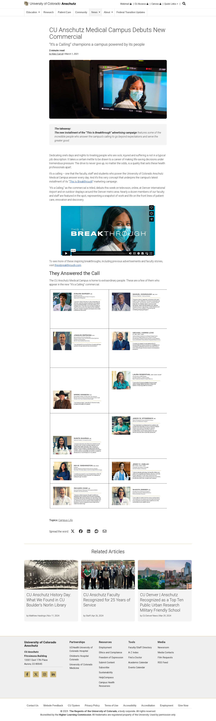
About (107, 12)
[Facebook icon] (28, 674)
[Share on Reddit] (96, 531)
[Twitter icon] (37, 674)
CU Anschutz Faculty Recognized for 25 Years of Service (106, 599)
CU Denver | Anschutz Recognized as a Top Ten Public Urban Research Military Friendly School (162, 602)
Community (81, 12)
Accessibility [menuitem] (129, 705)
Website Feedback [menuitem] (53, 705)
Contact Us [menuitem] (32, 705)
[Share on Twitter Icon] (73, 531)
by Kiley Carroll (56, 54)
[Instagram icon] (46, 674)
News (94, 12)
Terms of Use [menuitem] (111, 705)
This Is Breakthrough (80, 181)
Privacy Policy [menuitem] (92, 705)
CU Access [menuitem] (140, 3)
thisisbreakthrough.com (68, 265)
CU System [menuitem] (74, 705)
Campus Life (65, 520)
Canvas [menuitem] (155, 3)
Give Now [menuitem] (183, 705)
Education (31, 12)
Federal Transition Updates (131, 12)
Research (48, 12)
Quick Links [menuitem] (170, 3)
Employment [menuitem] (166, 705)
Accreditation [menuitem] (148, 705)
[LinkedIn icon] (54, 674)
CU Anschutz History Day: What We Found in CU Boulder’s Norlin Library (48, 599)
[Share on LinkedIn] (88, 531)
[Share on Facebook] (81, 531)
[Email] (105, 531)
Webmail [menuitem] (125, 3)
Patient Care (64, 12)
